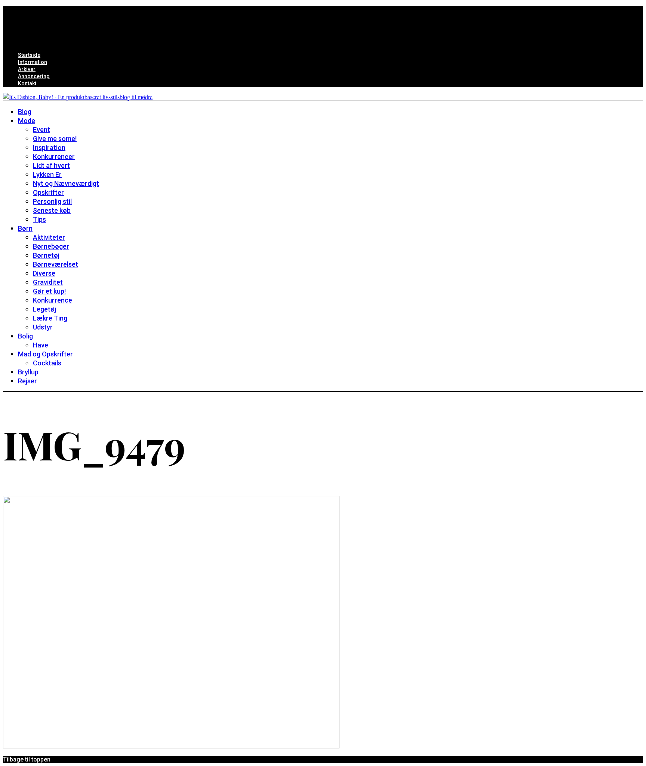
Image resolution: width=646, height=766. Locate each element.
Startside (29, 55)
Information (32, 62)
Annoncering (34, 76)
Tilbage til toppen (26, 759)
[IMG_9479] (171, 746)
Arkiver (27, 69)
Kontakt (27, 83)
